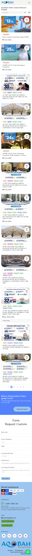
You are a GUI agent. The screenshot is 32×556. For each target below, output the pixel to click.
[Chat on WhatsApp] (27, 551)
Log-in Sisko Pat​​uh (7, 525)
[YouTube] (20, 535)
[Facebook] (14, 535)
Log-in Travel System (7, 521)
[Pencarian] (25, 12)
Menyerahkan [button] (5, 478)
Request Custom (22, 409)
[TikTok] (25, 535)
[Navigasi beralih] (29, 2)
